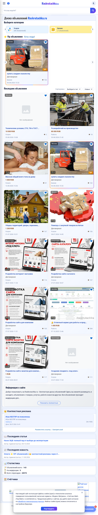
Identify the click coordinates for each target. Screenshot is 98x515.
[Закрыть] (95, 506)
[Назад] (5, 29)
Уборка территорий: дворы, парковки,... (22, 225)
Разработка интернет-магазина (19, 274)
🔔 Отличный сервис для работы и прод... (69, 322)
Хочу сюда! (29, 37)
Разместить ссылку (43, 430)
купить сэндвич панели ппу (18, 74)
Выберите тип (72, 89)
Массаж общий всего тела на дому (20, 177)
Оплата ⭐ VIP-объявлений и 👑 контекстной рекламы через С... (31, 454)
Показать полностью (49, 403)
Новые (87, 89)
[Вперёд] (92, 29)
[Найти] (93, 10)
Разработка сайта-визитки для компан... (22, 371)
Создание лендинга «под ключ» (64, 371)
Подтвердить (49, 509)
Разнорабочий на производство (64, 128)
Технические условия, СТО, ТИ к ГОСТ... (22, 128)
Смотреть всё (57, 430)
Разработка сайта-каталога (63, 274)
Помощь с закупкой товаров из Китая (67, 225)
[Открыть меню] (4, 3)
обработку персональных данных (31, 501)
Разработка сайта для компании (19, 322)
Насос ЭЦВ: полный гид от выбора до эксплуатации (26, 441)
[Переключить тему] (94, 3)
